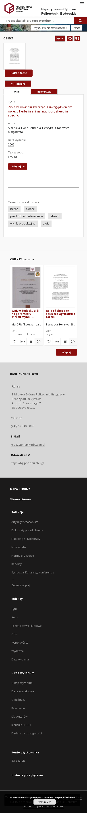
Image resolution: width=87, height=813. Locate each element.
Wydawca (17, 651)
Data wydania (20, 659)
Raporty (16, 564)
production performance (26, 216)
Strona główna (20, 499)
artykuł (12, 157)
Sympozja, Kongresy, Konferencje (32, 572)
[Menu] (82, 3)
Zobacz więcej (20, 585)
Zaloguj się (18, 761)
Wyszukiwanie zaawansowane (50, 27)
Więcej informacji (65, 797)
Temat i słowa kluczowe (26, 626)
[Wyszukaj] (80, 20)
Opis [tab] (17, 91)
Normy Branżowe (22, 555)
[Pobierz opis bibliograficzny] (22, 342)
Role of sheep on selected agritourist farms (60, 314)
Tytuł (14, 609)
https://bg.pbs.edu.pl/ (25, 463)
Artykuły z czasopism (24, 522)
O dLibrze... (18, 700)
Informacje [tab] (44, 91)
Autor (15, 617)
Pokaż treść (18, 73)
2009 (11, 144)
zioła (46, 223)
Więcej (66, 352)
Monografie (18, 547)
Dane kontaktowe (22, 691)
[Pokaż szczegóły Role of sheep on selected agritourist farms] (72, 342)
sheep (55, 216)
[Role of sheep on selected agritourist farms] (60, 287)
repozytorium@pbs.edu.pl (28, 445)
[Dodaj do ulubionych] (70, 38)
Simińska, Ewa (17, 128)
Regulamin (18, 708)
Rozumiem (44, 802)
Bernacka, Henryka (41, 128)
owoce (30, 209)
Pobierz (19, 84)
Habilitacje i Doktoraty (25, 539)
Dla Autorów (19, 716)
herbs (14, 209)
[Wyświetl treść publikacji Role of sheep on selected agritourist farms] (65, 342)
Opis (14, 634)
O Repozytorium (22, 683)
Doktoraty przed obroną (27, 530)
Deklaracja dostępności (26, 733)
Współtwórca (19, 643)
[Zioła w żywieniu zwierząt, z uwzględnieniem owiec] (14, 56)
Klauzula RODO (21, 725)
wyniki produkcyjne (22, 223)
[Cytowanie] (77, 38)
